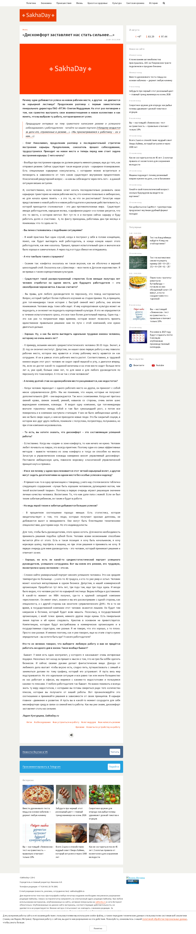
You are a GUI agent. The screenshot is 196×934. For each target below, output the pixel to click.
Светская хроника (135, 3)
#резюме (80, 727)
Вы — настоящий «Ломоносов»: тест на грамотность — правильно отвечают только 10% (149, 126)
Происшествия (63, 3)
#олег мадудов (88, 722)
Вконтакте (138, 365)
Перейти (114, 766)
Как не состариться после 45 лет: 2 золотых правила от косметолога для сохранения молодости (151, 161)
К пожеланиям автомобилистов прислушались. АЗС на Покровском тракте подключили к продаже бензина (150, 63)
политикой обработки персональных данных (164, 919)
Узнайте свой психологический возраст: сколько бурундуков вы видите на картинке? (149, 193)
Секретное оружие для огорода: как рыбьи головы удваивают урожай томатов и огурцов (150, 108)
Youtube (160, 365)
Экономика (46, 3)
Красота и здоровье (98, 3)
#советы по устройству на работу (103, 727)
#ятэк (29, 722)
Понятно (98, 928)
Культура (117, 3)
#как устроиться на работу (66, 722)
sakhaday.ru (100, 902)
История (153, 3)
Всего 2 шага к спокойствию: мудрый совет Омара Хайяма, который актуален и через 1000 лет (150, 143)
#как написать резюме (109, 722)
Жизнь (79, 3)
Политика (31, 3)
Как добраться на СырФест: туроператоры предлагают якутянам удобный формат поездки (150, 210)
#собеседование (42, 722)
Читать (115, 751)
